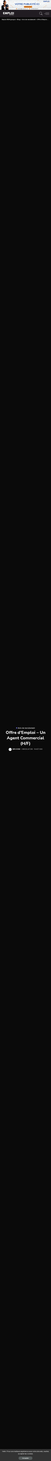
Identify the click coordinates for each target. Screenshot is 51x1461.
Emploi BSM (16, 749)
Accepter (25, 1458)
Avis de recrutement (26, 728)
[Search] (40, 13)
